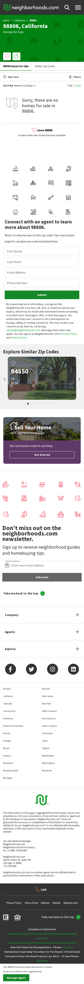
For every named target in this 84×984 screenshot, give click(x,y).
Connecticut (9, 710)
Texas (45, 740)
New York (46, 703)
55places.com (70, 903)
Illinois (6, 748)
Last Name (14, 261)
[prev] (4, 380)
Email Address (16, 272)
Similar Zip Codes (45, 66)
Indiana (7, 755)
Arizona (7, 688)
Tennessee (47, 733)
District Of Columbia (13, 725)
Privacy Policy (69, 334)
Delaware (8, 718)
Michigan (8, 777)
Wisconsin (47, 770)
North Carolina (49, 710)
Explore (10, 649)
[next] (79, 380)
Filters (77, 77)
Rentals (56, 903)
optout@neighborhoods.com (23, 330)
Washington (48, 755)
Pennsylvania (49, 718)
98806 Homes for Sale (16, 66)
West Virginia (48, 763)
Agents (10, 632)
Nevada (46, 688)
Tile (69, 85)
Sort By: (8, 85)
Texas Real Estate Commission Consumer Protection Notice (42, 942)
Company (11, 615)
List (78, 85)
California (19, 20)
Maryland (8, 763)
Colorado (7, 703)
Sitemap (45, 903)
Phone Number (17, 282)
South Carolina (49, 725)
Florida (6, 733)
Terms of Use (19, 337)
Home (6, 20)
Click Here (68, 947)
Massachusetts (10, 770)
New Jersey (47, 696)
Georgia (7, 740)
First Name (14, 251)
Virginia (46, 748)
